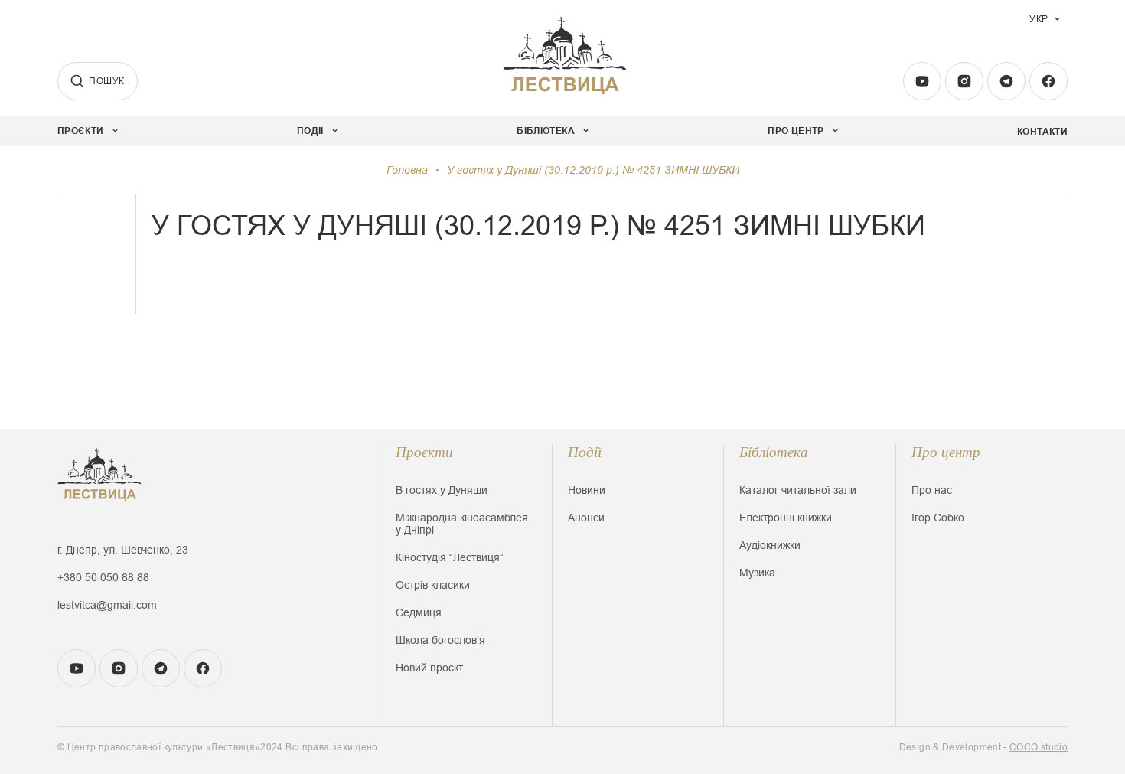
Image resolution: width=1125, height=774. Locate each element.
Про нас (931, 490)
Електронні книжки (785, 517)
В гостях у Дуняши (442, 490)
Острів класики (433, 585)
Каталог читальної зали (797, 490)
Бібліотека (773, 452)
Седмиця (419, 612)
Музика (757, 573)
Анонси (586, 517)
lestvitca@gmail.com (107, 605)
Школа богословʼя (440, 640)
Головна (407, 170)
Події (585, 452)
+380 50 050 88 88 (103, 577)
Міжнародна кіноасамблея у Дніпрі (462, 523)
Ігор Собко (937, 517)
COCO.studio (1038, 747)
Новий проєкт (429, 667)
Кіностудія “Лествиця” (450, 557)
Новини (586, 490)
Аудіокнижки (770, 545)
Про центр (945, 452)
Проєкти (424, 452)
